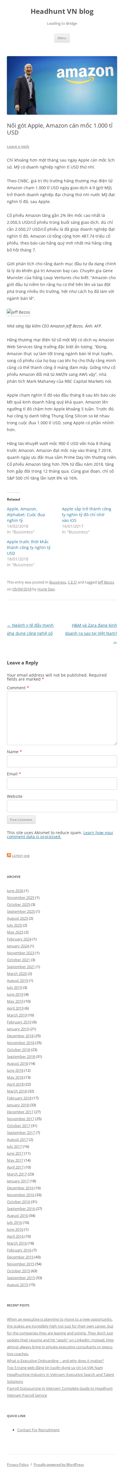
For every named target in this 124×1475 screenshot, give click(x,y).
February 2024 (19, 939)
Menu (62, 38)
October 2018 (18, 1049)
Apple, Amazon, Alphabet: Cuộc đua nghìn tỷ (26, 514)
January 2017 (18, 1181)
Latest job (20, 856)
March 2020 (17, 973)
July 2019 (14, 987)
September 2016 (21, 1208)
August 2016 (17, 1215)
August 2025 (17, 918)
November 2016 (20, 1194)
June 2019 (15, 994)
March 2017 (17, 1174)
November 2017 (20, 1118)
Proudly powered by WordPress (59, 1464)
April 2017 (15, 1167)
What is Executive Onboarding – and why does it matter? (55, 1360)
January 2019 (18, 1028)
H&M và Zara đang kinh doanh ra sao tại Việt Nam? (91, 633)
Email (14, 774)
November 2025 (20, 897)
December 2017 (20, 1111)
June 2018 (15, 1070)
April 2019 (15, 1008)
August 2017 (17, 1139)
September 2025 (21, 911)
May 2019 (15, 1001)
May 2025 (15, 932)
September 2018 (21, 1056)
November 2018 (20, 1042)
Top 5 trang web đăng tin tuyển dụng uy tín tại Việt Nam (55, 1367)
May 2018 (15, 1077)
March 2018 (17, 1091)
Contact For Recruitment (38, 1429)
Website (14, 796)
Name (14, 751)
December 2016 (20, 1187)
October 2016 (18, 1201)
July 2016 (14, 1222)
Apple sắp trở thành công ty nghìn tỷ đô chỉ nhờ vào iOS (86, 514)
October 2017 (18, 1125)
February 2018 (19, 1098)
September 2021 (21, 966)
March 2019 (17, 1015)
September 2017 (21, 1132)
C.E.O (72, 582)
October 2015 (18, 1270)
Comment (18, 687)
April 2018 (15, 1084)
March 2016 (17, 1243)
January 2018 (18, 1104)
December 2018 (20, 1035)
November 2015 (20, 1263)
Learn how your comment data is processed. (60, 834)
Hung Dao (46, 589)
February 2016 (19, 1250)
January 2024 (18, 945)
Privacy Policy (18, 1464)
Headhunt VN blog (62, 11)
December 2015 (20, 1257)
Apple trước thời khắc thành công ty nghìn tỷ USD (28, 547)
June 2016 (15, 1229)
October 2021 (18, 959)
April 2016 (15, 1236)
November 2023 (20, 952)
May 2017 (15, 1160)
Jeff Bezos (106, 582)
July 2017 (14, 1146)
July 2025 (14, 925)
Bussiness (57, 582)
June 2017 (15, 1153)
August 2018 (17, 1063)
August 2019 (17, 980)
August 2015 (17, 1284)
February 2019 (19, 1022)
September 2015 (21, 1277)
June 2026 (15, 890)
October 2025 (18, 904)
